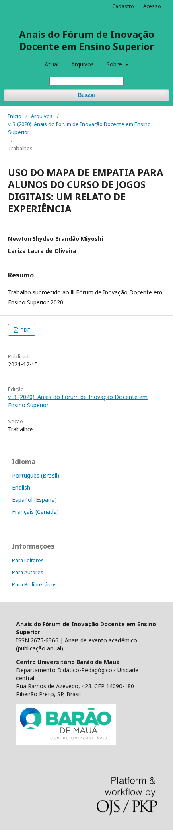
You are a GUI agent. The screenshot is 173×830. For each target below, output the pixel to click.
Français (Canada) (35, 511)
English (21, 487)
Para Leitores (28, 560)
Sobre (115, 64)
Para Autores (27, 572)
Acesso (152, 6)
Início (14, 116)
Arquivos (82, 64)
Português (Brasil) (35, 475)
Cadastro (123, 6)
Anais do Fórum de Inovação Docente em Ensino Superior (86, 40)
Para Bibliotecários (34, 584)
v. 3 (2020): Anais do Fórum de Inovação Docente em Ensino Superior (79, 128)
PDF (24, 329)
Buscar (86, 95)
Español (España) (34, 499)
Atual (51, 64)
